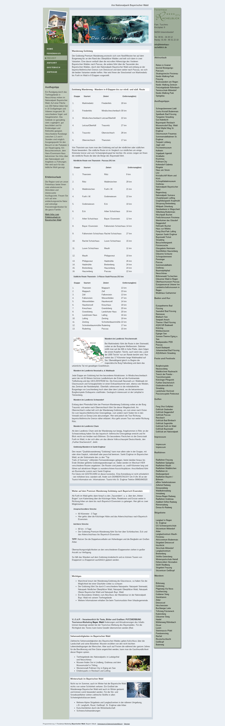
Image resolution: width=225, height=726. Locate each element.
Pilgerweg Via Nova (164, 589)
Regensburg (161, 192)
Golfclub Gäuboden (164, 409)
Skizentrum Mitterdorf (165, 528)
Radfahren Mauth (163, 465)
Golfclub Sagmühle (164, 423)
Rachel (159, 636)
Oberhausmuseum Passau (167, 282)
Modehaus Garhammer (166, 293)
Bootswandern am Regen (167, 82)
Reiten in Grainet (163, 65)
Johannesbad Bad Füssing (167, 350)
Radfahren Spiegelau (165, 463)
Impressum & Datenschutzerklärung (110, 724)
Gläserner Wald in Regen (167, 279)
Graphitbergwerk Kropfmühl (168, 201)
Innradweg (160, 493)
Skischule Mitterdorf (165, 548)
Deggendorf (161, 223)
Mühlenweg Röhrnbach (166, 622)
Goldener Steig (162, 594)
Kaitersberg (161, 614)
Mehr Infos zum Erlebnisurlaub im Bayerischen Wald (53, 217)
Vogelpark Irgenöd (164, 153)
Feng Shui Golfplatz (164, 406)
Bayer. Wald (98, 622)
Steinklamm (161, 597)
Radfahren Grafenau (165, 499)
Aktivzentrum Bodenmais (167, 540)
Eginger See (161, 333)
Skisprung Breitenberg (165, 203)
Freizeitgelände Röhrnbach (167, 87)
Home (50, 49)
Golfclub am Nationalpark (167, 432)
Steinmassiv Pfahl (164, 630)
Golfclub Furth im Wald (166, 426)
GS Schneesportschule (166, 526)
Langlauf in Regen (164, 520)
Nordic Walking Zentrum (166, 85)
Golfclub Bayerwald (164, 429)
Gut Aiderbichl (162, 120)
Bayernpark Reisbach (165, 123)
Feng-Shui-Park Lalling (166, 231)
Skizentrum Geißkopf (165, 570)
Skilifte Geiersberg (164, 556)
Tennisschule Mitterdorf (166, 90)
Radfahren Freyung (164, 460)
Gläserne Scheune (164, 254)
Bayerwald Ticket (163, 237)
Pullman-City (161, 161)
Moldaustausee (162, 331)
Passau (159, 262)
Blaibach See (162, 317)
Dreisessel (160, 603)
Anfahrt (52, 63)
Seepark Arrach (162, 320)
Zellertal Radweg (163, 485)
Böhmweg (160, 583)
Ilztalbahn (160, 156)
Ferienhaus (54, 53)
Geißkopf (160, 642)
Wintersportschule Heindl (167, 559)
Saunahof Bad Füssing (166, 311)
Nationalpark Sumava (165, 195)
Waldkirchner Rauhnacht (166, 371)
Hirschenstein (162, 605)
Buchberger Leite (163, 608)
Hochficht (160, 545)
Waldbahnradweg (163, 491)
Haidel (158, 619)
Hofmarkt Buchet (163, 226)
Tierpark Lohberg (163, 142)
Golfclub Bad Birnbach (166, 420)
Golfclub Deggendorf (165, 412)
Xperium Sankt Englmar (166, 234)
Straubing (160, 240)
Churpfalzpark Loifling (165, 198)
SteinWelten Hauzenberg (167, 251)
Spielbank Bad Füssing (166, 114)
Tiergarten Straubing (165, 117)
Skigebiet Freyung (164, 567)
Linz (157, 173)
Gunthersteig (161, 591)
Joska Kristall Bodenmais (167, 111)
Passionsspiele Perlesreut (167, 394)
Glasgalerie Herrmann (165, 248)
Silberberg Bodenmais (165, 212)
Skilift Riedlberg (163, 565)
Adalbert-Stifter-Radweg (166, 502)
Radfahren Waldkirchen (166, 468)
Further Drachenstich (165, 383)
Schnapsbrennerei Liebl (166, 108)
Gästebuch (53, 67)
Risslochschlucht (163, 639)
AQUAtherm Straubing (166, 353)
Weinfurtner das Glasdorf (167, 220)
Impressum (161, 444)
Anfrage (52, 72)
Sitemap (127, 724)
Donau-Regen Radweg (165, 496)
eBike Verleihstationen (166, 482)
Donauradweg (162, 488)
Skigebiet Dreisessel (165, 542)
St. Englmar (161, 523)
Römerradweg (162, 505)
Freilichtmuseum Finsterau (167, 217)
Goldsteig (160, 586)
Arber (158, 531)
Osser (158, 625)
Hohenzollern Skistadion (166, 562)
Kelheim (159, 150)
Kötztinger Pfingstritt (165, 380)
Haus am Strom (163, 170)
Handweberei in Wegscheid (168, 209)
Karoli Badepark (163, 347)
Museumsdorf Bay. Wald (167, 125)
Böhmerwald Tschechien (166, 276)
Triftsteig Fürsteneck (165, 611)
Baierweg (160, 644)
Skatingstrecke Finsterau (167, 73)
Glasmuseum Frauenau (166, 134)
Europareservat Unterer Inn (168, 284)
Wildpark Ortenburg (164, 206)
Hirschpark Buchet (164, 215)
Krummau (160, 159)
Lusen (158, 628)
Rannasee (160, 314)
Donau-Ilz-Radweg (164, 507)
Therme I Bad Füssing (166, 322)
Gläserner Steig (163, 617)
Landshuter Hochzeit (165, 391)
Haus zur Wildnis (163, 229)
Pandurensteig (162, 633)
